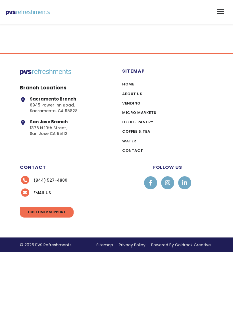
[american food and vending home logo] (28, 11)
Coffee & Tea (136, 131)
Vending (131, 103)
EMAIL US (42, 193)
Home (128, 84)
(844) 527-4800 (50, 180)
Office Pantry (137, 122)
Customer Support (47, 212)
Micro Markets (139, 112)
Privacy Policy (132, 245)
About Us (132, 94)
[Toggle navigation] (220, 12)
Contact (132, 150)
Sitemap (104, 245)
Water (129, 141)
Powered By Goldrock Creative (181, 245)
